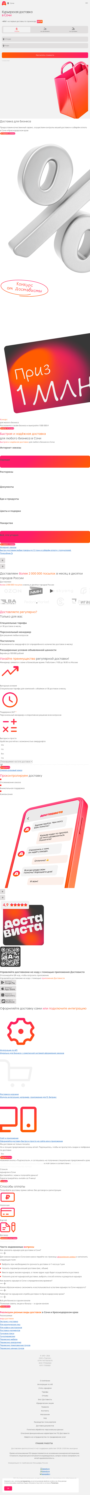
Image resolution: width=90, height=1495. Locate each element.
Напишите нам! (7, 1241)
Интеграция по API (45, 1384)
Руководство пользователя (45, 1422)
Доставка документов (45, 1426)
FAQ (45, 1418)
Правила (45, 1407)
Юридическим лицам (45, 1403)
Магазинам (45, 1415)
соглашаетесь (25, 1481)
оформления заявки (66, 1257)
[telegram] (51, 1372)
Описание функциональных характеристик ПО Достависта (45, 1433)
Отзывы (45, 1396)
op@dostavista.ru (46, 1458)
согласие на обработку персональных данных (21, 1163)
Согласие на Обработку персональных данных (28, 764)
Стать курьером (45, 1388)
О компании (45, 1381)
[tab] (16, 29)
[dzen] (45, 1372)
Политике (54, 1483)
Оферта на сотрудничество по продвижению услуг (45, 1437)
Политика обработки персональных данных (45, 1430)
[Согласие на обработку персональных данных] (1, 764)
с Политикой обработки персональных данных (72, 764)
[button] (45, 561)
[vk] (39, 1372)
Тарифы (45, 1392)
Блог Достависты (45, 1400)
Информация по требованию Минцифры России (28, 1463)
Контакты (45, 1411)
